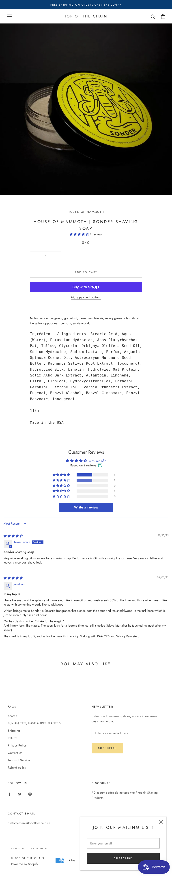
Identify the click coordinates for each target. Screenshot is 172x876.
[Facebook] (9, 794)
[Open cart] (163, 16)
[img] (13, 536)
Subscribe (123, 858)
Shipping (14, 730)
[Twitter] (19, 794)
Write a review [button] (86, 507)
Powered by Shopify (24, 864)
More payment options (86, 297)
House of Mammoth (86, 212)
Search (12, 716)
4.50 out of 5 (97, 461)
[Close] (161, 822)
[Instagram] (30, 794)
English (37, 848)
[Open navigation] (9, 16)
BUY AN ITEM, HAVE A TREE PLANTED (34, 723)
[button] (80, 234)
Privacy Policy (17, 745)
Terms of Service (19, 760)
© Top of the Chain (28, 858)
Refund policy (17, 767)
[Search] (153, 16)
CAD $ (15, 848)
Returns (12, 738)
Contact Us (15, 753)
